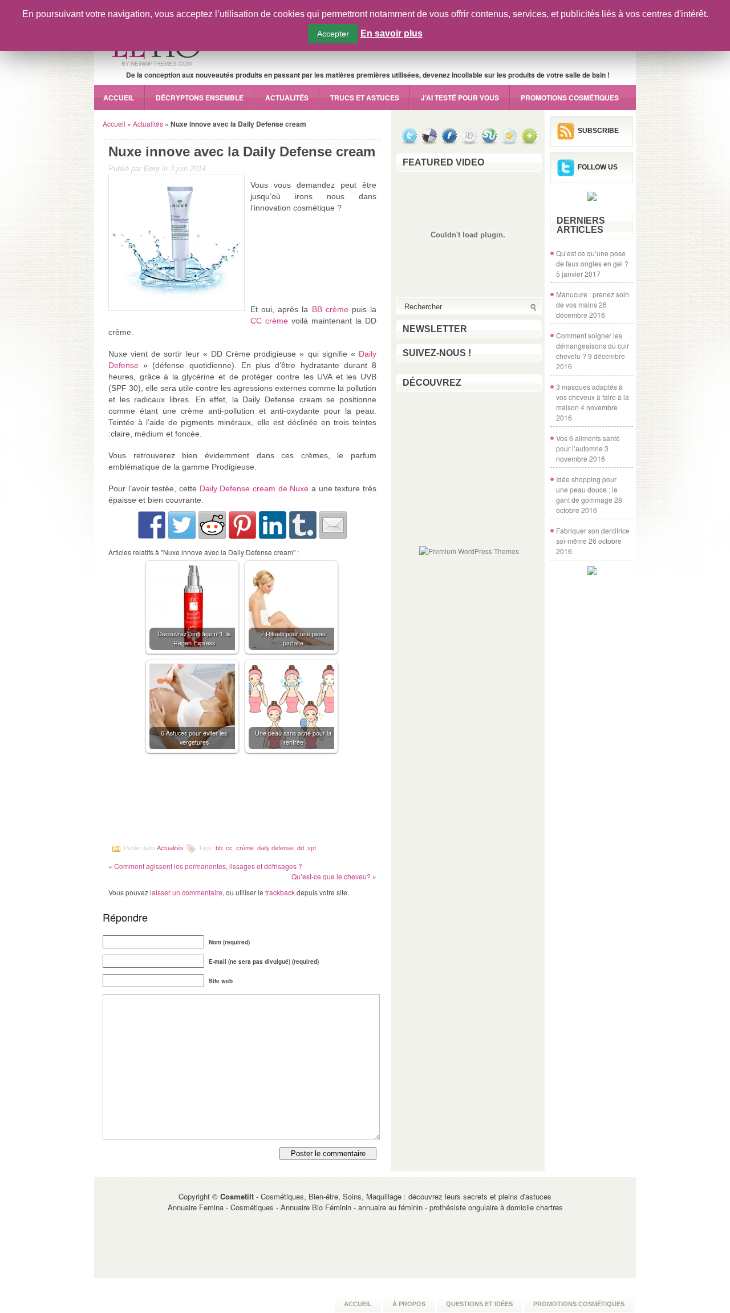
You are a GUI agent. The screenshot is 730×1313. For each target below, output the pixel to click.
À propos (408, 1303)
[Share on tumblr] (303, 525)
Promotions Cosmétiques (570, 97)
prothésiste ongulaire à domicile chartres (496, 1207)
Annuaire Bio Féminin (316, 1207)
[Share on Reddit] (212, 525)
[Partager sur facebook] (151, 525)
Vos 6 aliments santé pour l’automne (588, 443)
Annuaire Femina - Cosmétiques (221, 1207)
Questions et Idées (479, 1303)
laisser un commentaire (186, 892)
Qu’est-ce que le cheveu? (331, 876)
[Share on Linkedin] (272, 525)
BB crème (330, 309)
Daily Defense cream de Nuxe (254, 488)
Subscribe (598, 131)
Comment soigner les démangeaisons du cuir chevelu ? (592, 345)
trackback (280, 892)
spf (311, 847)
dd (300, 847)
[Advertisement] (242, 801)
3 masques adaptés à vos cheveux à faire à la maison (592, 397)
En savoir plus (391, 33)
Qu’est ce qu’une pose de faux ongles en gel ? (592, 258)
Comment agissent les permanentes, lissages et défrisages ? (208, 866)
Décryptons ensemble (200, 97)
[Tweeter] (182, 525)
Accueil (118, 97)
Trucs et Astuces (364, 97)
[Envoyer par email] (333, 525)
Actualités (287, 97)
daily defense (275, 847)
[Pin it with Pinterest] (242, 525)
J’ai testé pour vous (460, 97)
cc (229, 847)
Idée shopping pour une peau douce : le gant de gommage (587, 489)
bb (219, 847)
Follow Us (598, 167)
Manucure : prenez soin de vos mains (592, 299)
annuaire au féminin (390, 1207)
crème (245, 847)
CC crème (269, 320)
